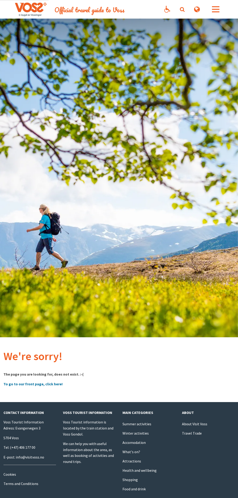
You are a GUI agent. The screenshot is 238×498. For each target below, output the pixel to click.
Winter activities (135, 433)
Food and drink (134, 489)
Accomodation (134, 442)
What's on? (131, 451)
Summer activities (136, 424)
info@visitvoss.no (30, 457)
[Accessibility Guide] (167, 9)
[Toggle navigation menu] (215, 9)
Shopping (130, 479)
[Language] (197, 9)
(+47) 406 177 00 (22, 447)
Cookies (9, 474)
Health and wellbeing (139, 470)
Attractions (131, 461)
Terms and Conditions (20, 483)
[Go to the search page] (182, 9)
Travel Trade (192, 433)
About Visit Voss (194, 424)
